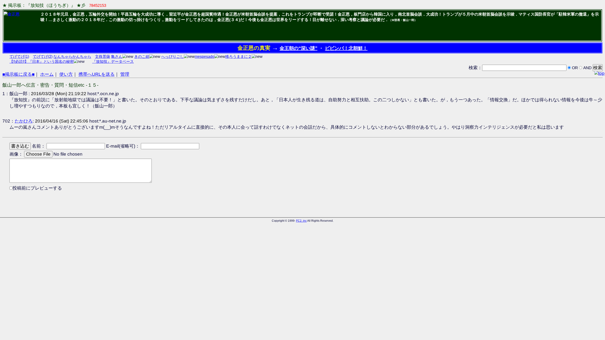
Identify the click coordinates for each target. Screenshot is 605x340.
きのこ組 (141, 57)
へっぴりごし (172, 57)
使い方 (66, 74)
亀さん (116, 57)
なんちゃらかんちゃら (72, 57)
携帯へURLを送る (96, 74)
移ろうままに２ (238, 57)
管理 (124, 74)
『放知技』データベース (113, 62)
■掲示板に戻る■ (18, 74)
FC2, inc (301, 220)
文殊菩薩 (102, 57)
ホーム (47, 74)
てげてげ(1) (19, 57)
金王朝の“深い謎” (298, 48)
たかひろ (24, 121)
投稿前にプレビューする (37, 188)
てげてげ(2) (42, 57)
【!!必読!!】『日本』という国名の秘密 (41, 62)
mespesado (204, 57)
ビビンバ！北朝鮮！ (346, 48)
